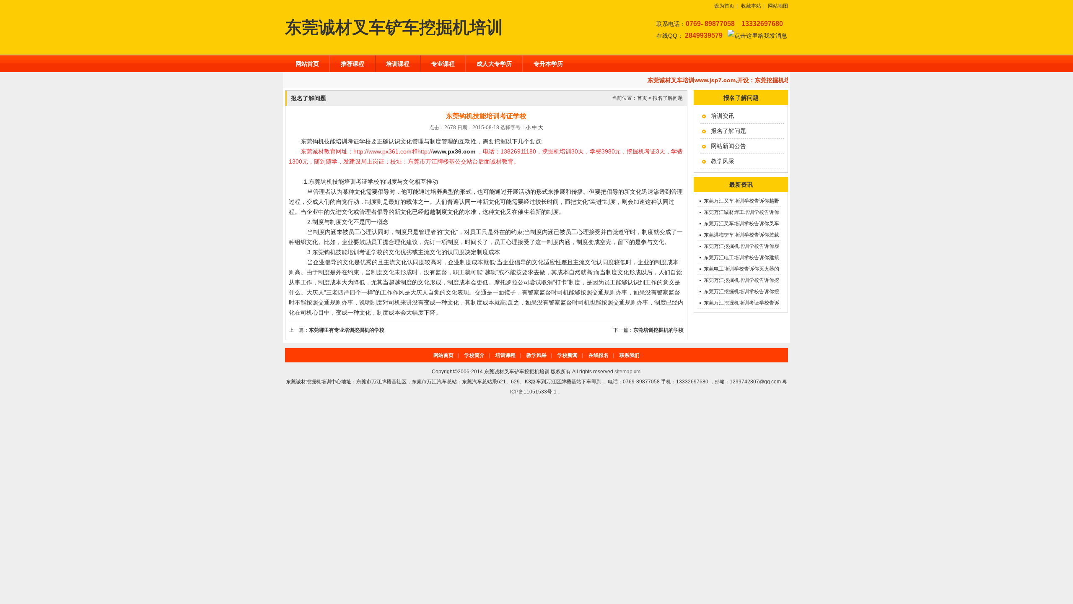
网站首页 (307, 63)
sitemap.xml (628, 372)
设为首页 (724, 6)
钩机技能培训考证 (347, 252)
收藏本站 (751, 6)
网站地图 (778, 6)
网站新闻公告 (728, 146)
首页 (642, 98)
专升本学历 (548, 63)
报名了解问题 (728, 131)
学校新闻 (567, 355)
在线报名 (598, 355)
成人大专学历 (494, 63)
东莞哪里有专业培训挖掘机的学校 (346, 330)
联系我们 (629, 355)
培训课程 (398, 63)
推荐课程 (352, 63)
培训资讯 (722, 115)
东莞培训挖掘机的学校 (658, 330)
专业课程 (443, 63)
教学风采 (722, 161)
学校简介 (474, 355)
